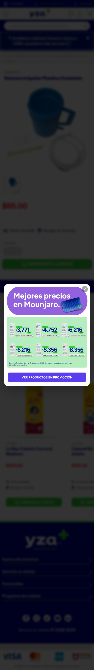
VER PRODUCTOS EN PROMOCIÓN (47, 377)
